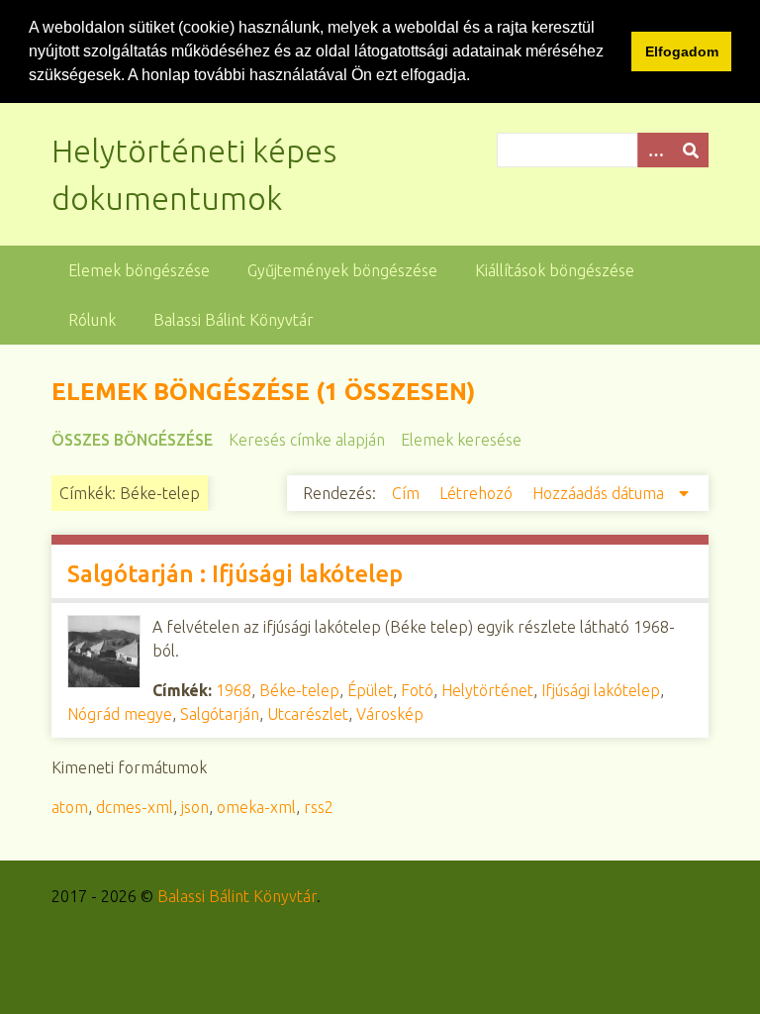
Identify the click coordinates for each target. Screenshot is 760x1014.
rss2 (318, 807)
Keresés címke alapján (307, 440)
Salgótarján (219, 714)
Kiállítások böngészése (554, 270)
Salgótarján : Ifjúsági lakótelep (235, 573)
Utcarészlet (307, 714)
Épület (370, 690)
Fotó (417, 690)
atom (69, 807)
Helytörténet (487, 690)
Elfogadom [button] (681, 51)
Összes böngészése (132, 440)
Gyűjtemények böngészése (342, 270)
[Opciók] (655, 150)
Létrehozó (478, 493)
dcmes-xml (134, 807)
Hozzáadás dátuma (600, 493)
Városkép (390, 714)
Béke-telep (299, 690)
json (195, 807)
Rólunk (92, 320)
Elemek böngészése (139, 270)
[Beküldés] (691, 150)
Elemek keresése (461, 440)
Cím (408, 493)
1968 (233, 690)
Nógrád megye (119, 714)
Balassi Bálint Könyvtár (233, 320)
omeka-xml (256, 807)
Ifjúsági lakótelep (600, 690)
